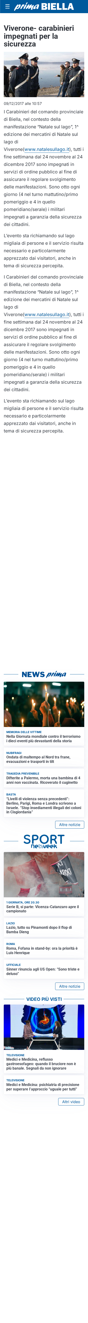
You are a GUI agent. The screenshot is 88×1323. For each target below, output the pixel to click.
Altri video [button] (71, 1101)
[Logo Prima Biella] (44, 6)
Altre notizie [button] (69, 824)
